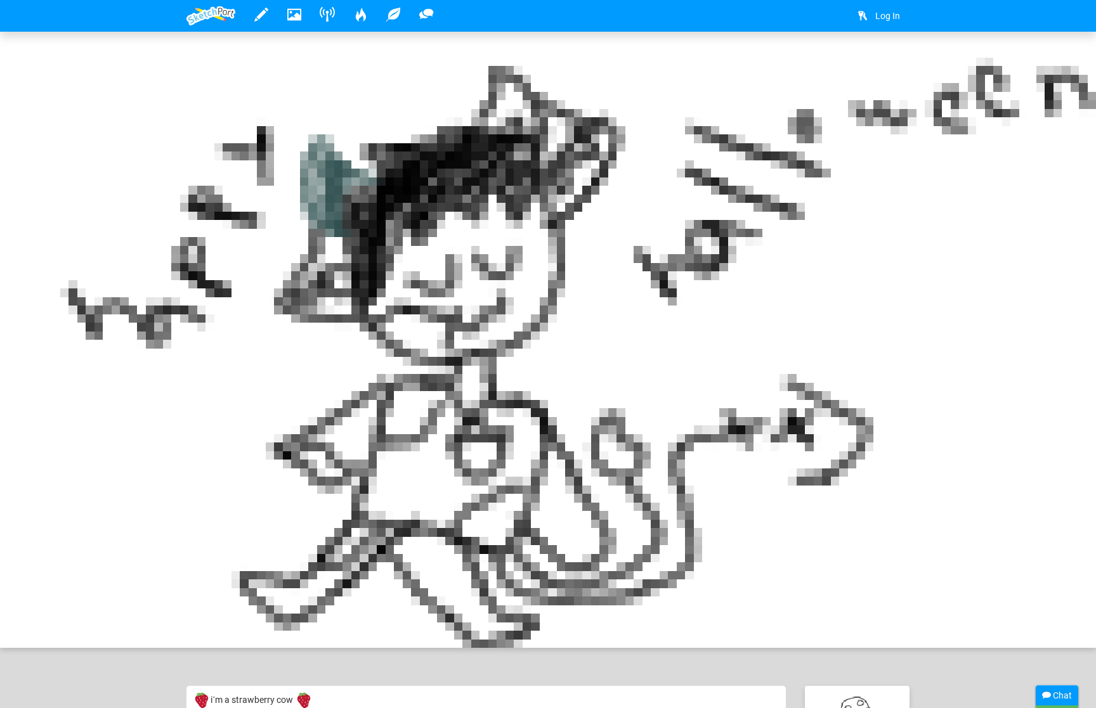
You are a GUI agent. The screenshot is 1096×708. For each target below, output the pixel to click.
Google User (250, 599)
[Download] (893, 61)
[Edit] (860, 61)
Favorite (283, 625)
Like (212, 625)
